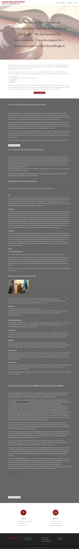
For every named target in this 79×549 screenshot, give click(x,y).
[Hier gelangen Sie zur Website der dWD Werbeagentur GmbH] (46, 547)
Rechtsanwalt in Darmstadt (14, 473)
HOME (56, 2)
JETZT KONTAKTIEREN (39, 92)
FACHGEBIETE (62, 2)
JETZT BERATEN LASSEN (14, 497)
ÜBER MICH (69, 2)
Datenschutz (60, 539)
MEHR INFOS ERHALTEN (14, 145)
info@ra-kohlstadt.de (57, 525)
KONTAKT (75, 2)
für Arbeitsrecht (62, 298)
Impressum (60, 537)
